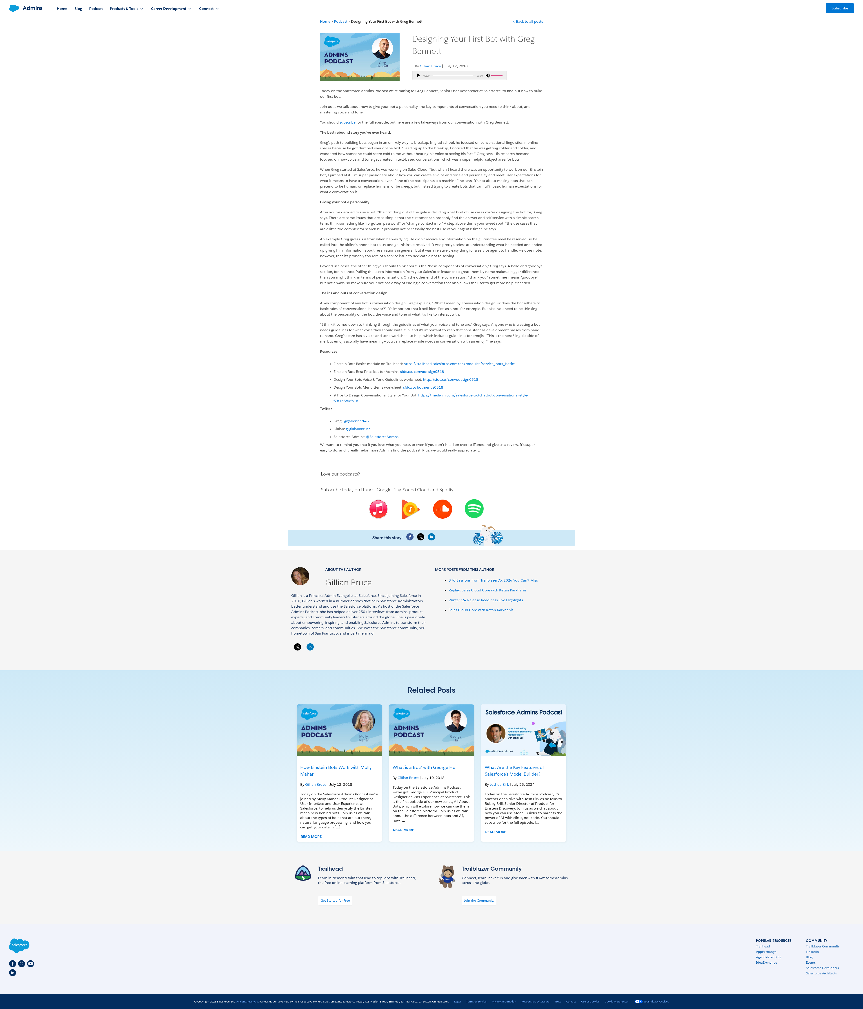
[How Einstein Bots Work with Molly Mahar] (339, 730)
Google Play (388, 490)
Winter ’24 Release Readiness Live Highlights (486, 600)
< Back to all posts (528, 21)
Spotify (446, 490)
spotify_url (474, 508)
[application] (459, 75)
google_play (410, 510)
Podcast (340, 21)
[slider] (497, 75)
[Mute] (487, 75)
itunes (377, 509)
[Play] (418, 75)
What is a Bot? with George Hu (424, 767)
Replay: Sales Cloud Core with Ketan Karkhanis (487, 590)
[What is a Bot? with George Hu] (431, 730)
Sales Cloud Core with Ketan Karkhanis (481, 610)
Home (325, 21)
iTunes (367, 490)
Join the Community (479, 900)
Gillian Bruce (348, 582)
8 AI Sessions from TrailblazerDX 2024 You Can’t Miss (493, 580)
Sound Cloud (416, 490)
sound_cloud (442, 509)
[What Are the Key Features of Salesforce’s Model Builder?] (523, 730)
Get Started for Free (335, 900)
